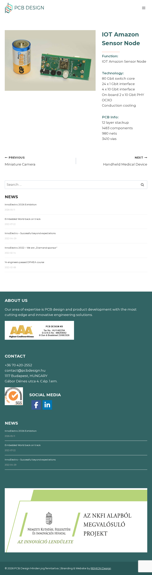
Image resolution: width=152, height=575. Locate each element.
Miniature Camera (20, 161)
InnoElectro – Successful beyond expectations (30, 233)
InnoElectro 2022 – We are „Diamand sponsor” (31, 247)
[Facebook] (36, 405)
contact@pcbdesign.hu (25, 370)
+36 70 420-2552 (18, 365)
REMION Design (101, 568)
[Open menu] (143, 8)
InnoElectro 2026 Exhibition (21, 204)
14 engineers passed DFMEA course (24, 262)
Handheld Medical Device (125, 161)
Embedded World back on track (23, 218)
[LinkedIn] (47, 405)
